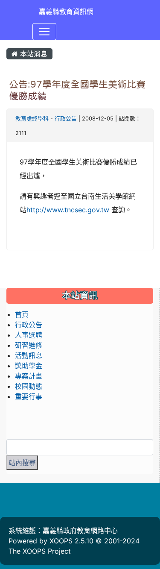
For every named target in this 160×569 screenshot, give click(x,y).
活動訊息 (28, 355)
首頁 (22, 314)
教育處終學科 (32, 118)
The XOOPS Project (40, 551)
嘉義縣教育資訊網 (66, 11)
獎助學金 (28, 365)
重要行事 (28, 396)
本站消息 (32, 54)
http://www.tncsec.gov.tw (67, 209)
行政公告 (66, 118)
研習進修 (28, 345)
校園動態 (28, 386)
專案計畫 (28, 376)
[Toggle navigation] (44, 31)
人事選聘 (28, 335)
